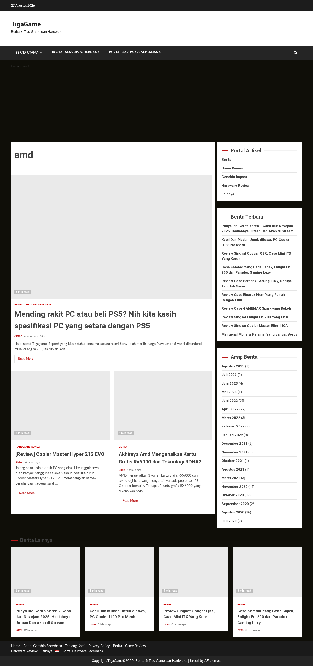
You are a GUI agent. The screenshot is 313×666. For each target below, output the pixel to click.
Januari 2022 (232, 435)
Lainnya (228, 194)
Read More (25, 359)
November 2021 (234, 452)
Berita (19, 304)
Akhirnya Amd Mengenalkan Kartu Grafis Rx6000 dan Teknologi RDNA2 (163, 405)
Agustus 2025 (233, 366)
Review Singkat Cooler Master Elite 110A (255, 326)
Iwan (93, 624)
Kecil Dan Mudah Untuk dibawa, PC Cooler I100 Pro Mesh (119, 572)
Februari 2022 (233, 426)
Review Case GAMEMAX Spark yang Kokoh (256, 308)
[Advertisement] (156, 107)
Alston (18, 336)
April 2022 (230, 409)
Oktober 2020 (233, 495)
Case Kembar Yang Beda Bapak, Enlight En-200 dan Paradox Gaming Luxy (267, 572)
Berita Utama (27, 52)
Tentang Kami (75, 646)
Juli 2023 (229, 375)
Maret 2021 (231, 478)
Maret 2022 (231, 418)
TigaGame (26, 24)
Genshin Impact (234, 177)
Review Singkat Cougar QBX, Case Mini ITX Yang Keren (193, 572)
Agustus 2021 (233, 469)
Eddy (122, 470)
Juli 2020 (229, 521)
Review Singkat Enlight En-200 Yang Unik (255, 317)
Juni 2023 (230, 383)
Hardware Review (38, 304)
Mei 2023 (229, 392)
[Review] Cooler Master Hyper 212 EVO (60, 405)
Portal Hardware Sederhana (135, 52)
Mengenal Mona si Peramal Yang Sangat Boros (259, 334)
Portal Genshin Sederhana (76, 52)
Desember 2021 (234, 443)
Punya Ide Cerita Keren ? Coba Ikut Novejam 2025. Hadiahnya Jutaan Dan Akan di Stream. (45, 572)
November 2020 (234, 487)
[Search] (295, 52)
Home (15, 646)
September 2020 (235, 504)
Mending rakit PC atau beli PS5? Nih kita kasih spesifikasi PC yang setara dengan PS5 (111, 237)
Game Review (232, 168)
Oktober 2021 (233, 461)
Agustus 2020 (233, 512)
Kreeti (194, 661)
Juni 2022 (230, 401)
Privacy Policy (99, 646)
